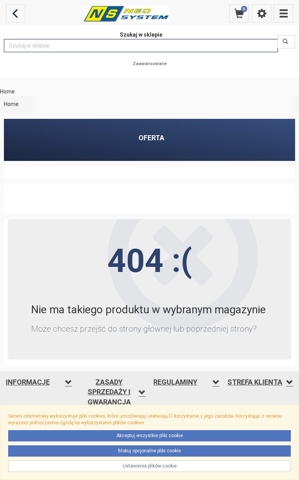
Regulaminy (175, 382)
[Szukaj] (286, 41)
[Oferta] (283, 13)
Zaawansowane (150, 63)
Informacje (28, 382)
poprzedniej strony (219, 329)
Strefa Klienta (254, 382)
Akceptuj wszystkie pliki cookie (149, 435)
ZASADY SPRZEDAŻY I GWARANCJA (109, 392)
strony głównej (145, 329)
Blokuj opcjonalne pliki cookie (149, 451)
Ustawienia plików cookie (150, 466)
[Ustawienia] (261, 13)
